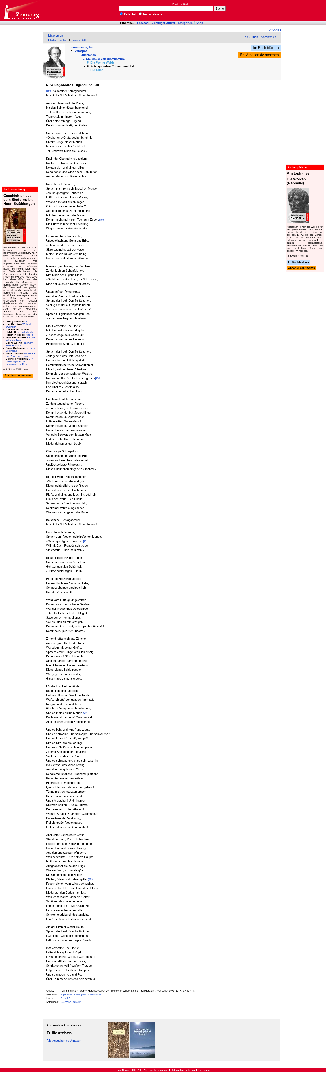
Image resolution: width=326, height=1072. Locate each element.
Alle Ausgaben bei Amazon (64, 1040)
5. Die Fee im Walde (100, 62)
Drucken (275, 29)
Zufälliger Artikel (163, 23)
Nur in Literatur (152, 14)
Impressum (204, 1070)
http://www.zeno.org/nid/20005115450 (81, 994)
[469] (48, 91)
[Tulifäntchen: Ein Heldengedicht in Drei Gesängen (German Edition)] (142, 1056)
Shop (199, 23)
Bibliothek (130, 14)
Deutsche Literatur (71, 1002)
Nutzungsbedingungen (156, 1070)
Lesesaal (143, 23)
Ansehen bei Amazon (301, 268)
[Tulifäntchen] (118, 1056)
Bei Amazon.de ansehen (259, 55)
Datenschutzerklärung (183, 1070)
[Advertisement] (306, 10)
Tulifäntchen (87, 55)
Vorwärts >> (269, 37)
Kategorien (185, 23)
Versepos (81, 51)
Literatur (55, 35)
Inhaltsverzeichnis (58, 40)
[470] (97, 378)
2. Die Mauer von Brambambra (104, 59)
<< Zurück (251, 37)
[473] (90, 879)
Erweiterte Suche (181, 4)
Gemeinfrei (66, 998)
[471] (85, 541)
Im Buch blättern (266, 48)
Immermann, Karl (82, 47)
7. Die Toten (95, 70)
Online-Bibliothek (21, 10)
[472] (84, 713)
